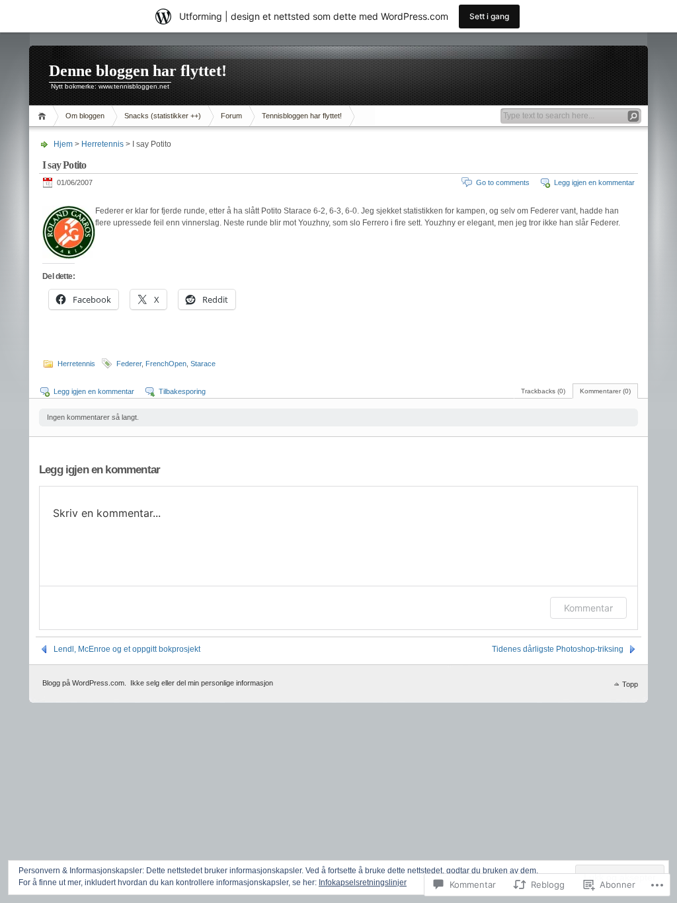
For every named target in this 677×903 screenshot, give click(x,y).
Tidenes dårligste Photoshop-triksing (557, 649)
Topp (630, 684)
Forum (231, 116)
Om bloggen (84, 116)
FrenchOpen (165, 364)
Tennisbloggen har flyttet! (302, 116)
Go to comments (503, 182)
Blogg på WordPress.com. (84, 683)
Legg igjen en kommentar (594, 182)
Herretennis (102, 144)
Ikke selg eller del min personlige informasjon (201, 683)
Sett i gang (489, 16)
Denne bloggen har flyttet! (138, 70)
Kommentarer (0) (605, 391)
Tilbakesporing (182, 391)
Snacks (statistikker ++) (162, 116)
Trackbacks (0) (543, 391)
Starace (203, 364)
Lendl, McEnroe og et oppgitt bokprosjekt (127, 649)
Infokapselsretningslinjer (363, 882)
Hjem (44, 116)
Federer (128, 364)
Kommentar (588, 607)
